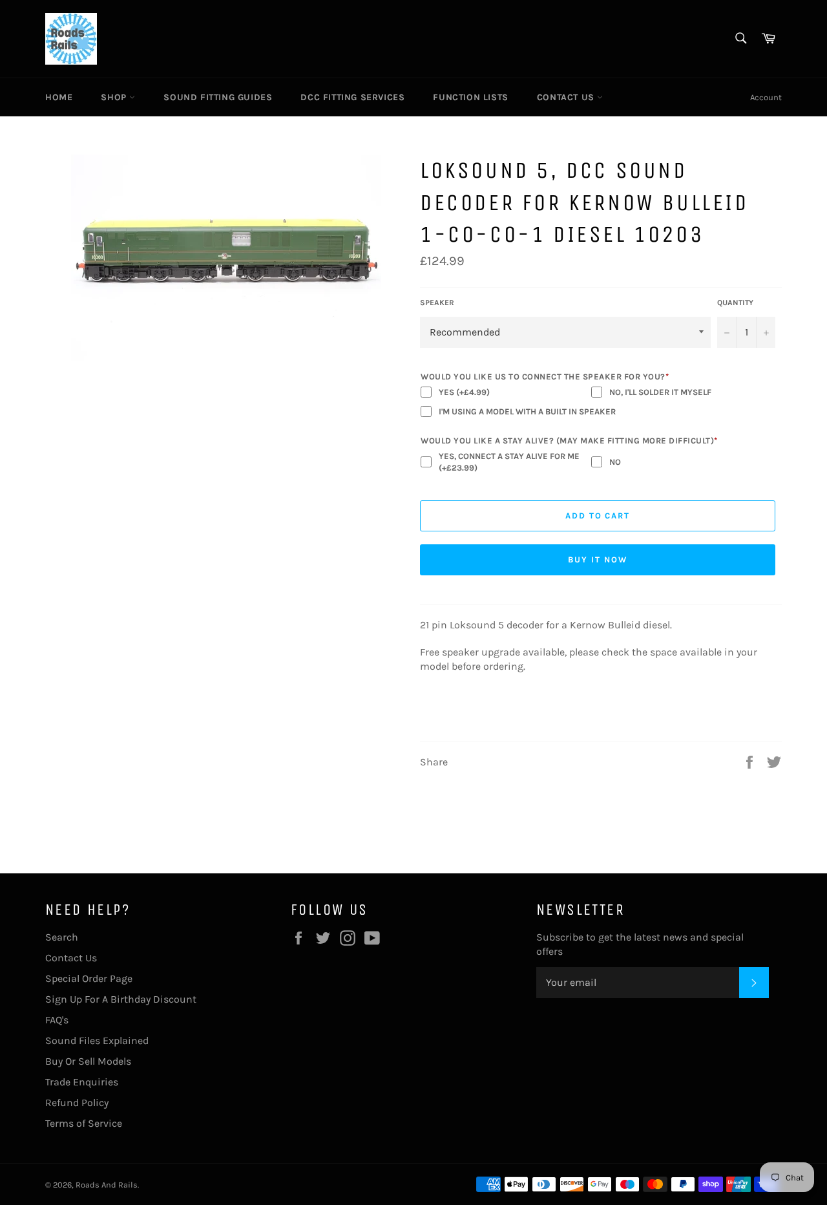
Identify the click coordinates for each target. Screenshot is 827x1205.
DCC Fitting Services (352, 97)
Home (58, 97)
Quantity (735, 302)
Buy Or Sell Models (88, 1061)
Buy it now (597, 559)
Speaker (437, 302)
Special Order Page (88, 978)
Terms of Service (83, 1123)
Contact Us (567, 97)
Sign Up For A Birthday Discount (120, 999)
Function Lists (470, 97)
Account (766, 97)
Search (61, 937)
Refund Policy (77, 1102)
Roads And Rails (107, 1184)
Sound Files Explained (97, 1040)
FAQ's (56, 1020)
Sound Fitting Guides (217, 97)
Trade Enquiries (81, 1082)
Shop (115, 97)
